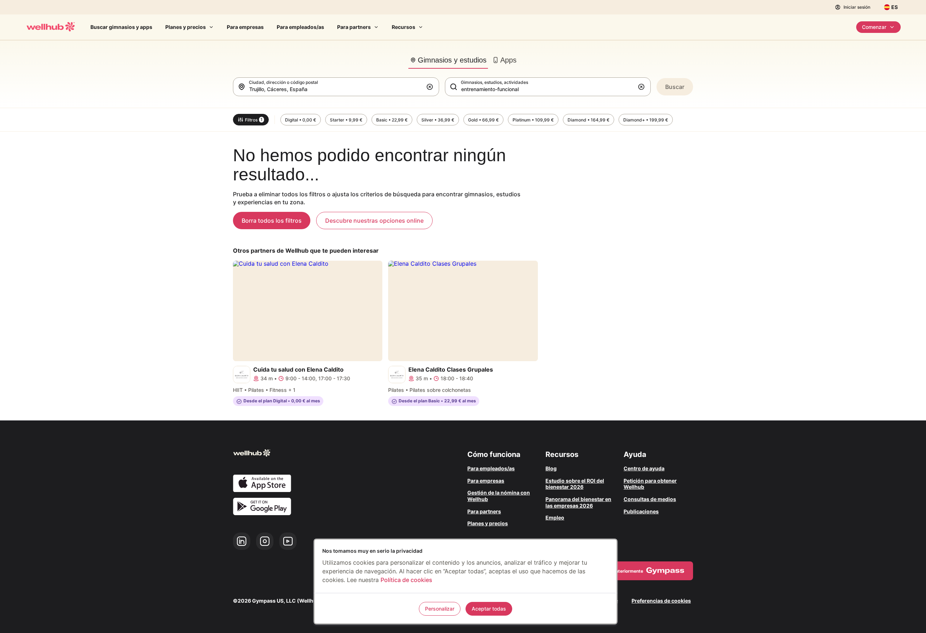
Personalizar (439, 609)
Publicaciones (641, 511)
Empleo (554, 517)
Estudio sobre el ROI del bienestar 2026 (574, 484)
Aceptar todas (489, 609)
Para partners (354, 27)
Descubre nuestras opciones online (374, 220)
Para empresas (245, 27)
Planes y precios (185, 27)
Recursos (403, 27)
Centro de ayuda (644, 468)
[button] (431, 86)
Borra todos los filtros (272, 220)
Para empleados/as (300, 27)
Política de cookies (406, 579)
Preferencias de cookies (661, 601)
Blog (551, 468)
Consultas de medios (650, 499)
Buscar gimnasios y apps (121, 27)
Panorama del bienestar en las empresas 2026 (578, 502)
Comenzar (874, 27)
